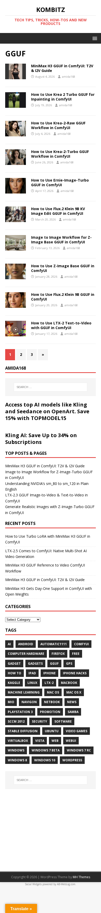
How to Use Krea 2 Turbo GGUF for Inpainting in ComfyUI (63, 97)
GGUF (54, 663)
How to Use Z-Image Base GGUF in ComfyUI (62, 268)
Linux (32, 683)
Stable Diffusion (23, 731)
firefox (58, 653)
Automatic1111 (53, 644)
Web (55, 740)
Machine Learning (24, 692)
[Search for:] (50, 387)
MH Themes (81, 877)
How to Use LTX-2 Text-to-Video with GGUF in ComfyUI (61, 325)
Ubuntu (52, 731)
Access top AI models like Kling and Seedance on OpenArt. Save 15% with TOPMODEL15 (47, 411)
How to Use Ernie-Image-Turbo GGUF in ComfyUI (60, 182)
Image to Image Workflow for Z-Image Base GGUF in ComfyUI (61, 239)
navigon (29, 702)
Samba (73, 712)
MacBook (69, 683)
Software (63, 721)
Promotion (50, 712)
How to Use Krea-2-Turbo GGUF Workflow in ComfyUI (60, 154)
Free (76, 653)
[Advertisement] (50, 826)
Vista (39, 740)
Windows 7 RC (79, 750)
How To (14, 673)
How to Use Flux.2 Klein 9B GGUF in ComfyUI (62, 297)
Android (25, 644)
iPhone (49, 673)
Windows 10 (44, 760)
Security (39, 721)
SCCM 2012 (16, 721)
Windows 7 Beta (46, 750)
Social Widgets (33, 884)
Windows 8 (17, 760)
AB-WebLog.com (66, 884)
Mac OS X (73, 692)
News (71, 702)
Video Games (76, 731)
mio (11, 702)
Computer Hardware (26, 653)
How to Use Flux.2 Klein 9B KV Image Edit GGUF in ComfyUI (58, 211)
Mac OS (53, 692)
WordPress (72, 760)
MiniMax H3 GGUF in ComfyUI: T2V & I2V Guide (62, 68)
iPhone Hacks (74, 673)
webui (71, 740)
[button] (94, 38)
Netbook (52, 702)
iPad (32, 673)
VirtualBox (18, 740)
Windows (16, 750)
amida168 (68, 76)
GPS (69, 663)
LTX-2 (49, 683)
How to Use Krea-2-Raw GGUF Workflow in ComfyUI (58, 125)
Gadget (14, 663)
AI (9, 644)
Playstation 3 (20, 712)
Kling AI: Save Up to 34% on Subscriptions (41, 438)
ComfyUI (81, 644)
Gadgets (35, 663)
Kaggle (14, 683)
